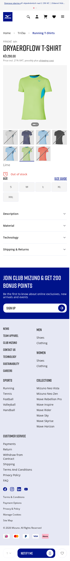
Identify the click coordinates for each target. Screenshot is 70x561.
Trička (21, 33)
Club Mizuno (10, 343)
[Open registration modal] (37, 16)
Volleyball (9, 404)
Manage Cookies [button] (12, 514)
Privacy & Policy (11, 508)
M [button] (27, 187)
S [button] (11, 187)
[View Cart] (45, 16)
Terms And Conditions (17, 469)
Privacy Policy (11, 475)
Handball (9, 410)
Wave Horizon (45, 426)
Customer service (14, 436)
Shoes (40, 337)
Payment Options (12, 503)
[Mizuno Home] (7, 16)
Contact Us (9, 350)
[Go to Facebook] (5, 489)
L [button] (43, 187)
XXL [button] (11, 197)
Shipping (9, 464)
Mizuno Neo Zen (47, 393)
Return (7, 449)
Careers (7, 371)
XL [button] (59, 187)
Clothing (42, 343)
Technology (9, 357)
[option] (10, 137)
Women (41, 353)
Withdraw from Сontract (13, 457)
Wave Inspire (45, 404)
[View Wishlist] (54, 16)
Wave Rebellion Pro (49, 399)
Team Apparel (10, 336)
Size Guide (60, 179)
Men (39, 330)
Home (7, 33)
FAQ (5, 480)
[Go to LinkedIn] (19, 489)
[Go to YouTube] (26, 489)
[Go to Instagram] (12, 489)
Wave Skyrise (45, 421)
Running (8, 388)
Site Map (8, 520)
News (6, 329)
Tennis (7, 393)
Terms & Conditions (13, 497)
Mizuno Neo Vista (48, 388)
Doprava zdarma (12, 3)
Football (8, 399)
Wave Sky (43, 415)
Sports (7, 380)
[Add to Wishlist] (62, 553)
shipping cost (46, 60)
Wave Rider (44, 410)
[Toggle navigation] (62, 16)
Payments (9, 444)
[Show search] (28, 16)
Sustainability (11, 364)
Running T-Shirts (43, 33)
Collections (44, 380)
